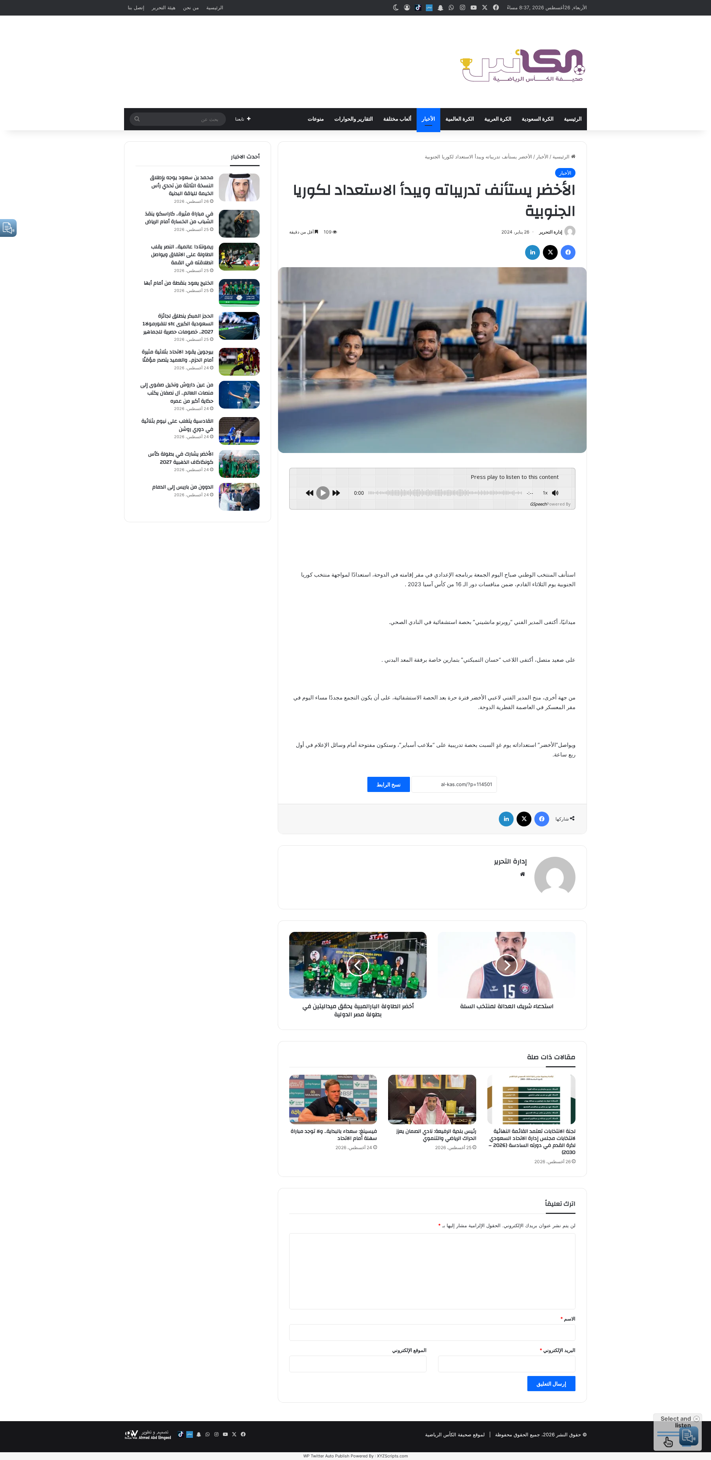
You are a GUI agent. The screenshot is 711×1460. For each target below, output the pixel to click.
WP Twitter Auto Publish (326, 1456)
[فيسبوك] (568, 252)
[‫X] (550, 252)
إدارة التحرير (550, 232)
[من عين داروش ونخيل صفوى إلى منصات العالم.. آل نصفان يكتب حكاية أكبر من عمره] (239, 395)
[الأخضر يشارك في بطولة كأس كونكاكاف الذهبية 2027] (239, 464)
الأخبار (428, 119)
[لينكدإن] (532, 252)
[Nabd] (429, 7)
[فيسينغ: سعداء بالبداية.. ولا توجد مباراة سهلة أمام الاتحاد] (333, 1099)
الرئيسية (214, 7)
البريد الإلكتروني (557, 1350)
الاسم (567, 1319)
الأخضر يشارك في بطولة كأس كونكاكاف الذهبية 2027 (180, 458)
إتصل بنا (136, 7)
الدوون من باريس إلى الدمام (182, 487)
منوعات (316, 119)
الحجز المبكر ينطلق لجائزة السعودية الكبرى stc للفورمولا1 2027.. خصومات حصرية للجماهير (178, 324)
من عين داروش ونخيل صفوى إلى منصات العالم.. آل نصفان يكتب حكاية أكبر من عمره (176, 393)
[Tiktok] (418, 7)
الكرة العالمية (459, 119)
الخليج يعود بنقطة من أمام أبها (178, 283)
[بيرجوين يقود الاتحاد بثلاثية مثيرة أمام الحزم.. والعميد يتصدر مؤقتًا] (239, 362)
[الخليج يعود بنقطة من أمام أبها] (239, 293)
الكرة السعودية (538, 119)
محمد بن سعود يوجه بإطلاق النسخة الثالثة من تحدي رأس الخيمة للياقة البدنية (181, 185)
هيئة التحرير (164, 7)
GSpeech (538, 504)
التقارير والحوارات (353, 119)
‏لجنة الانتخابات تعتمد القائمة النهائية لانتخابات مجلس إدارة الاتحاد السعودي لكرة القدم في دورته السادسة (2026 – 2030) (531, 1142)
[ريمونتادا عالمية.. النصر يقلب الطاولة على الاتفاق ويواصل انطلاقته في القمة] (239, 257)
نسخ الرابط (389, 784)
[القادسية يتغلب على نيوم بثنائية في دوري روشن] (239, 431)
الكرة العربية (497, 119)
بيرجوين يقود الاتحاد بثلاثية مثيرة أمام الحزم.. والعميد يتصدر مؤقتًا (177, 356)
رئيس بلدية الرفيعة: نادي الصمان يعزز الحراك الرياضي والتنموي (436, 1135)
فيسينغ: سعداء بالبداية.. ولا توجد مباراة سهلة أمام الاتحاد (334, 1135)
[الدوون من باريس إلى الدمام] (239, 497)
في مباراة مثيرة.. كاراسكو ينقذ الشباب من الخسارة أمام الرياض (179, 218)
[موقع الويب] (522, 874)
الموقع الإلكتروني (409, 1350)
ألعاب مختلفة (397, 119)
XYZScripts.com (392, 1456)
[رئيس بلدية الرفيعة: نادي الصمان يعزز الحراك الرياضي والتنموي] (432, 1099)
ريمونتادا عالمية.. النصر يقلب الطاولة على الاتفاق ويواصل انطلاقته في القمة (182, 255)
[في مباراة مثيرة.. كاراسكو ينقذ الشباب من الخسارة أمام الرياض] (239, 224)
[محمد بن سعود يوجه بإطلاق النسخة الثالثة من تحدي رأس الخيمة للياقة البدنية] (239, 187)
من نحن (191, 7)
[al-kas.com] (522, 61)
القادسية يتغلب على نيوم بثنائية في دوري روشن (177, 425)
